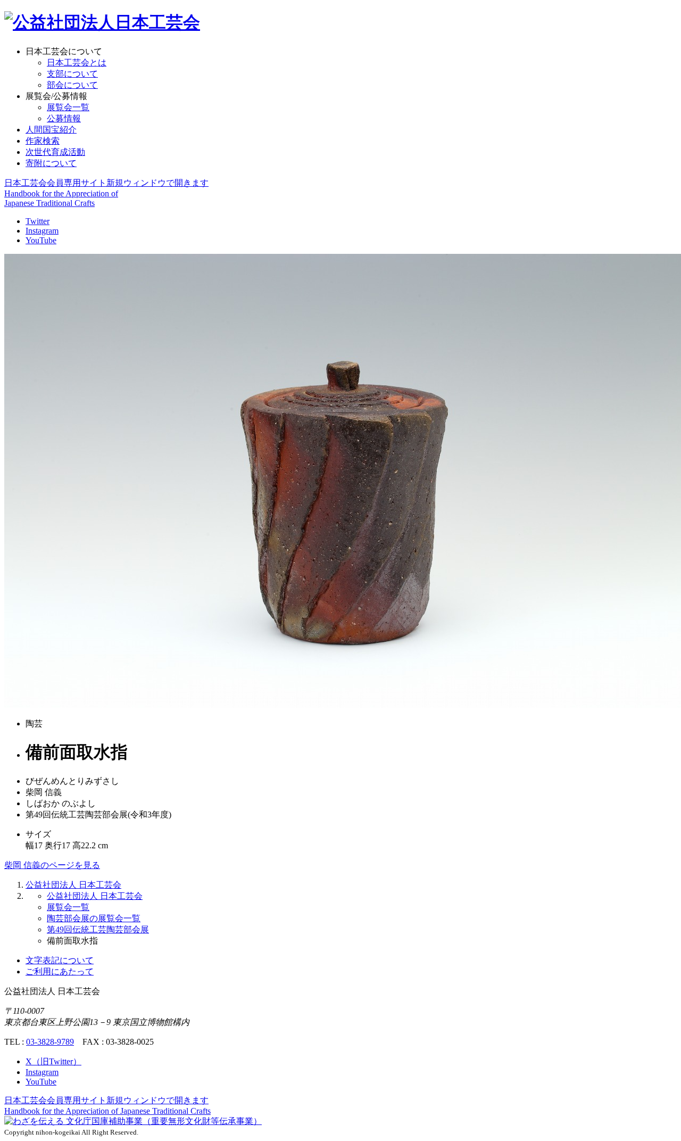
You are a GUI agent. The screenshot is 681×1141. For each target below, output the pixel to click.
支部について (72, 73)
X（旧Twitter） (53, 1061)
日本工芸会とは (76, 62)
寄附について (51, 163)
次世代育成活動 (55, 151)
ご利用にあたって (60, 971)
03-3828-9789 (50, 1041)
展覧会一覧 (68, 107)
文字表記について (60, 960)
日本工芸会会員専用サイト (106, 182)
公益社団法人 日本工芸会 (73, 884)
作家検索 (43, 140)
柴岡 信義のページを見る (52, 865)
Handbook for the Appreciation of (107, 1110)
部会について (72, 84)
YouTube (41, 240)
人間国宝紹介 (51, 129)
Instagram (42, 230)
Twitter (37, 221)
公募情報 (64, 118)
